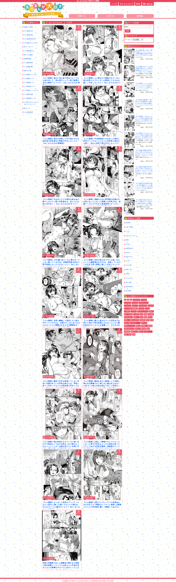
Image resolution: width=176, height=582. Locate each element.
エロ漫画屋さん (29, 51)
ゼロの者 (128, 265)
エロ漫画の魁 (28, 35)
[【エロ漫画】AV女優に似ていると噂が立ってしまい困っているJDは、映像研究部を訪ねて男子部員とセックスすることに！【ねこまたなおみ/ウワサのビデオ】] (61, 232)
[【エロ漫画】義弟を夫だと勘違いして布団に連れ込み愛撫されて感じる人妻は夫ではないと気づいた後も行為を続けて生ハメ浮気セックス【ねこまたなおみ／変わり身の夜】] (102, 353)
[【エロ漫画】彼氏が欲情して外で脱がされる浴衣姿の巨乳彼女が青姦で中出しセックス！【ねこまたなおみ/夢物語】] (61, 111)
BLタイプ (27, 108)
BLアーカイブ (28, 47)
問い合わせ (148, 4)
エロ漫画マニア (29, 78)
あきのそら (129, 256)
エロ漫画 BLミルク (30, 98)
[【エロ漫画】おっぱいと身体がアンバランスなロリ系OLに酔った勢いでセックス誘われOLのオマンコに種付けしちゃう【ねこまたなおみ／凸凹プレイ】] (61, 475)
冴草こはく (129, 269)
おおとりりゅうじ (131, 235)
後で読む (140, 16)
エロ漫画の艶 (28, 66)
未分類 (128, 222)
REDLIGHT (129, 248)
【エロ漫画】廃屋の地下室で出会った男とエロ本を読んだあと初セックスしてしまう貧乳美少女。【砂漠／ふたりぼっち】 (143, 154)
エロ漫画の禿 (28, 31)
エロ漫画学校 (28, 62)
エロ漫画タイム (29, 82)
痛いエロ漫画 (28, 55)
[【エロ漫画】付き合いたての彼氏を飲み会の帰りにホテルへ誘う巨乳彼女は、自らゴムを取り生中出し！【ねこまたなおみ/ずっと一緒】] (61, 172)
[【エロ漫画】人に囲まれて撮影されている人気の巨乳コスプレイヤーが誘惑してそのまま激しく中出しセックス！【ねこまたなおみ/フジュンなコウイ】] (102, 50)
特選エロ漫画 (28, 27)
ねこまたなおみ (48, 73)
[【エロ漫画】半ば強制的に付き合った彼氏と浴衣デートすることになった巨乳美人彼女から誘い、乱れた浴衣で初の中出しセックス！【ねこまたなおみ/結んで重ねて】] (102, 111)
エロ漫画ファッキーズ (31, 90)
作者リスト (82, 16)
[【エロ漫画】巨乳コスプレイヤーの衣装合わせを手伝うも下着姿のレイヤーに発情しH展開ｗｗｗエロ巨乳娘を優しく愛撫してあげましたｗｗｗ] (102, 475)
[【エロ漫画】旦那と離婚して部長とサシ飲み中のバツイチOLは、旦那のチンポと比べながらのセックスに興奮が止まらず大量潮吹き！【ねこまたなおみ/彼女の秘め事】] (61, 293)
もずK (128, 273)
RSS (138, 4)
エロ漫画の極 (28, 94)
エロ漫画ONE (28, 112)
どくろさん (129, 278)
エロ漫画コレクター (30, 74)
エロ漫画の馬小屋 (30, 39)
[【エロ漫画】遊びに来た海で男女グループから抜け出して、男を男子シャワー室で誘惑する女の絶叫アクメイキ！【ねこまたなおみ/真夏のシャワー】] (61, 50)
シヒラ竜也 (129, 227)
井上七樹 (128, 282)
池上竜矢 (128, 290)
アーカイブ (128, 39)
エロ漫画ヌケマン (30, 86)
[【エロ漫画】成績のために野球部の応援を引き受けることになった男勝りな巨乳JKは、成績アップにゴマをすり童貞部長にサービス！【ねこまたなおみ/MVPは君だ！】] (102, 172)
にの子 (128, 261)
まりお (128, 244)
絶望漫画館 (27, 59)
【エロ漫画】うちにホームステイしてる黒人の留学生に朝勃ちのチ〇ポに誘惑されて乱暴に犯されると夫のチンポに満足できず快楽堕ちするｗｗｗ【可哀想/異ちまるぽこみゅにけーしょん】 (144, 122)
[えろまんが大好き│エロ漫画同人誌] (43, 3)
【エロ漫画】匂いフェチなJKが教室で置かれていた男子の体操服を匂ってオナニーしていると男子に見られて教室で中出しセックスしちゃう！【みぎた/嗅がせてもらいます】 (144, 72)
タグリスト (111, 16)
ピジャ (128, 231)
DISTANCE (129, 286)
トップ (114, 4)
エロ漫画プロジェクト (31, 43)
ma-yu (128, 252)
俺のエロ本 (27, 70)
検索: (126, 27)
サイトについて (126, 4)
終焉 (127, 240)
